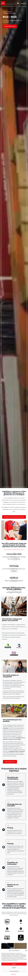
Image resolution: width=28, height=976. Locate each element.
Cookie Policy (13, 974)
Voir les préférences (14, 971)
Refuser (14, 967)
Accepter (14, 964)
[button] (26, 950)
